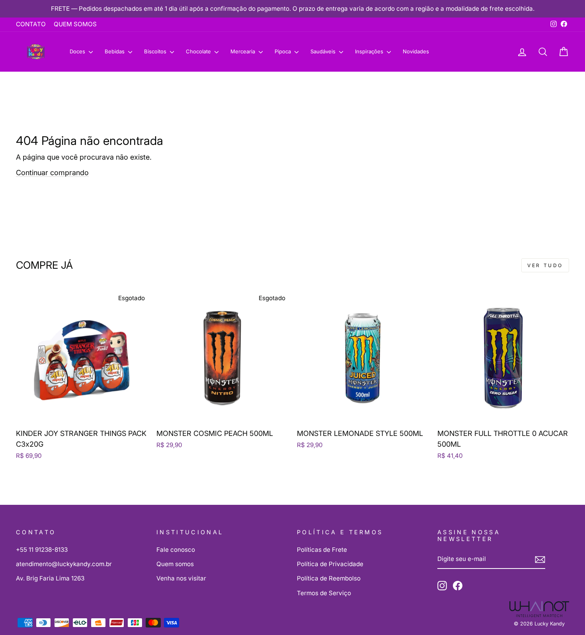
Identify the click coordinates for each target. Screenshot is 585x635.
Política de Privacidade (330, 564)
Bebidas (115, 51)
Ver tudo (545, 265)
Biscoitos (156, 51)
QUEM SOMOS (75, 24)
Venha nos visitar (181, 578)
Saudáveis (323, 51)
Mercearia (243, 51)
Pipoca (283, 51)
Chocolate (199, 51)
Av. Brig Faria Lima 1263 (50, 578)
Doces (78, 51)
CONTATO (31, 24)
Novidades (416, 51)
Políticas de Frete (322, 549)
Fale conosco (175, 549)
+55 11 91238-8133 (42, 549)
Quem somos (175, 564)
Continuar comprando (52, 172)
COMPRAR (82, 413)
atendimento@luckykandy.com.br (64, 564)
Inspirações (370, 51)
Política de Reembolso (329, 578)
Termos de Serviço (324, 593)
